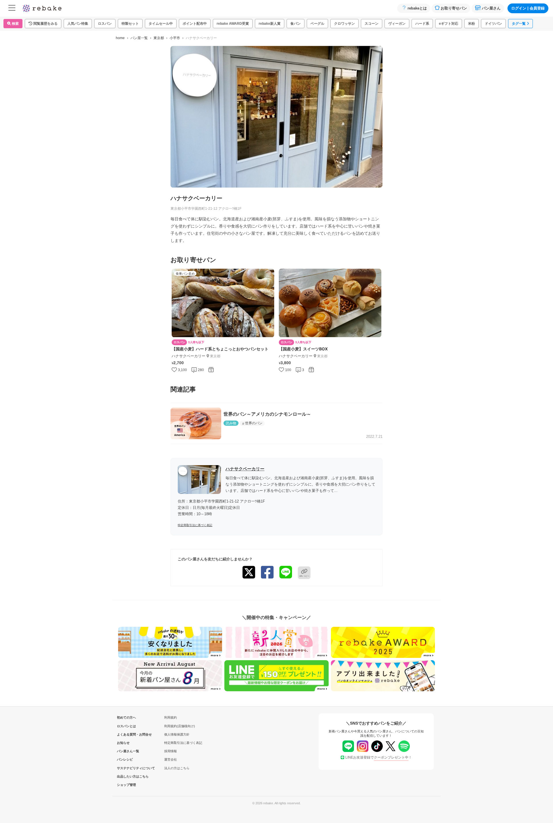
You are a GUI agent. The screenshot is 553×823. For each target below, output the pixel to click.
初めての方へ (126, 717)
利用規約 (170, 717)
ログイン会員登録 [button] (528, 8)
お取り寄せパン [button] (454, 8)
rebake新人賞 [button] (270, 24)
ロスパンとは (126, 726)
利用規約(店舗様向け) (179, 726)
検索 (15, 24)
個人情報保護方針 (177, 734)
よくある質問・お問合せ (126, 734)
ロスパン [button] (105, 24)
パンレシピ (125, 759)
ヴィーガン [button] (397, 24)
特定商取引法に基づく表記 (195, 525)
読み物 (231, 423)
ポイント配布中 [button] (195, 24)
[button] (43, 23)
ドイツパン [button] (493, 24)
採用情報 (170, 751)
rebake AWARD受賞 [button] (233, 24)
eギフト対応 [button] (448, 24)
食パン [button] (295, 24)
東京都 (159, 38)
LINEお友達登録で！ (378, 757)
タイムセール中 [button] (161, 24)
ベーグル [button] (317, 24)
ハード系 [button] (422, 24)
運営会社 (170, 759)
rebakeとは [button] (417, 8)
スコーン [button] (371, 24)
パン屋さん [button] (491, 8)
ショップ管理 (126, 784)
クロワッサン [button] (344, 24)
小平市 (175, 38)
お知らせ (123, 742)
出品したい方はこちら (126, 776)
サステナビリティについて (126, 768)
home (120, 38)
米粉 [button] (471, 24)
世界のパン (253, 423)
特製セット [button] (130, 24)
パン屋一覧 (139, 38)
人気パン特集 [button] (77, 24)
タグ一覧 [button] (519, 24)
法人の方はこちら (177, 768)
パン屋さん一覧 (126, 751)
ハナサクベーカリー (245, 468)
